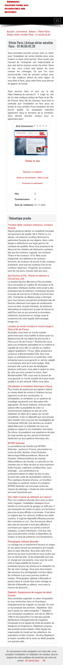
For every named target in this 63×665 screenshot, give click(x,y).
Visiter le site (32, 161)
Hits (17, 193)
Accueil (10, 31)
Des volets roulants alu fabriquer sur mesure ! (30, 496)
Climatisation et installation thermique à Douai (30, 386)
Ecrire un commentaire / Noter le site (32, 177)
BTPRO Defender (16, 443)
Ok (44, 660)
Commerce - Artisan (26, 31)
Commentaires (22, 199)
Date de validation (24, 204)
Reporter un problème (32, 171)
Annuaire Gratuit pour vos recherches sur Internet (16, 7)
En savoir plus (32, 660)
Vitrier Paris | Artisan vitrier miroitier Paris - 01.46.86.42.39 (28, 33)
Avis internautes (24, 126)
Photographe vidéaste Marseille (23, 541)
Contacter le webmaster (32, 183)
